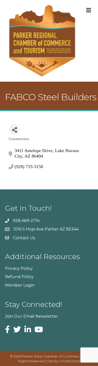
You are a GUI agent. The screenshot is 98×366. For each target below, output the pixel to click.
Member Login (19, 285)
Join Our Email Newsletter (31, 316)
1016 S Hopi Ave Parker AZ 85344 (46, 229)
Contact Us (24, 237)
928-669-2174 (26, 220)
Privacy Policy (19, 268)
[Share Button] (14, 129)
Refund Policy (19, 276)
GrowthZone (69, 361)
